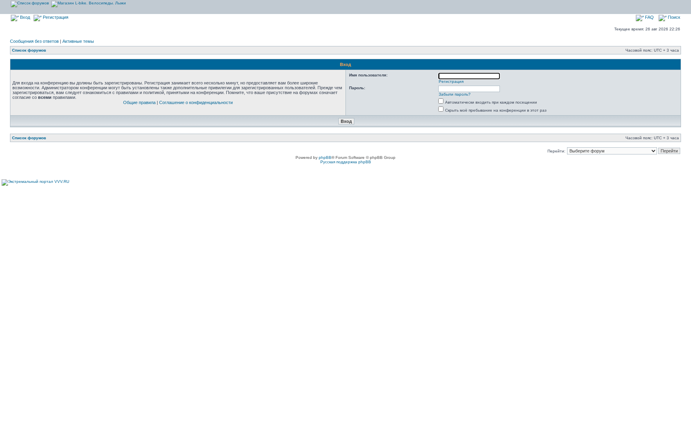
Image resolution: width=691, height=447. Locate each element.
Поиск (673, 17)
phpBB (325, 157)
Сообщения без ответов (34, 41)
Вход (24, 17)
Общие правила (139, 102)
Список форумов (29, 50)
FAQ (649, 17)
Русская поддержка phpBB (345, 162)
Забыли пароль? (455, 94)
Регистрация (55, 17)
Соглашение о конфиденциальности (196, 102)
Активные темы (78, 41)
